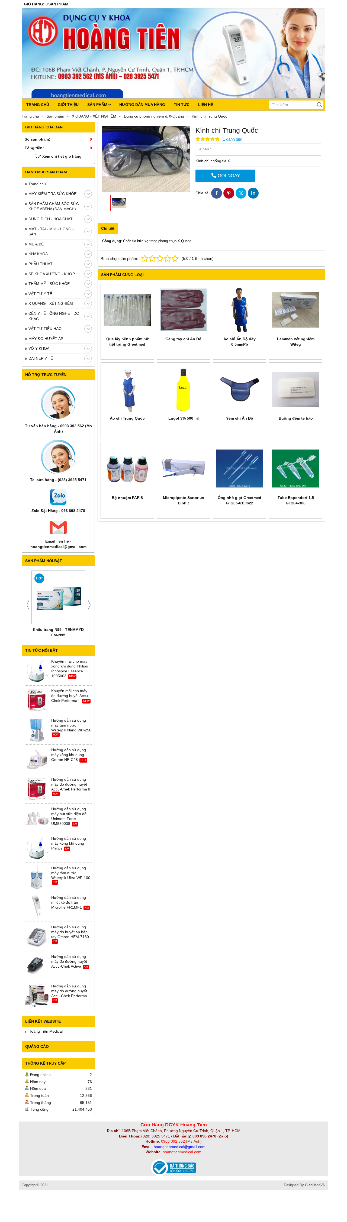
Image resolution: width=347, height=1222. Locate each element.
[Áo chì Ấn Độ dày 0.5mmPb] (239, 309)
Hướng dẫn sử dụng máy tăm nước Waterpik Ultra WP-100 (70, 873)
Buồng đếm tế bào (296, 418)
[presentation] (28, 605)
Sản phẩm (97, 104)
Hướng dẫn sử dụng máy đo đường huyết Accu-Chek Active (69, 961)
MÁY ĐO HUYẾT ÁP (45, 338)
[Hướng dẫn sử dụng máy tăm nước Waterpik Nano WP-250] (37, 730)
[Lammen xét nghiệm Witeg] (295, 309)
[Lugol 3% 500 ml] (183, 389)
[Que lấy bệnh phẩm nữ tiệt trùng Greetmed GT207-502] (127, 309)
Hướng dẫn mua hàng (142, 104)
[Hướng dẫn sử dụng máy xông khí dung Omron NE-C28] (37, 759)
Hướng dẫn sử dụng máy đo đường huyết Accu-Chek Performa (69, 991)
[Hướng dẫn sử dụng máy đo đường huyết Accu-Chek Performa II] (37, 789)
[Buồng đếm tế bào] (295, 389)
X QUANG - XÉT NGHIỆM (50, 303)
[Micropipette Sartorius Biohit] (183, 468)
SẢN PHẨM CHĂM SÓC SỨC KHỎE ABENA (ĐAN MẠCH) (53, 206)
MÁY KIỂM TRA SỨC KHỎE (52, 194)
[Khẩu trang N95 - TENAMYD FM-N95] (58, 597)
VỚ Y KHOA (38, 348)
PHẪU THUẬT (40, 264)
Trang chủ (37, 104)
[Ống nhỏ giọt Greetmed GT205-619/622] (239, 468)
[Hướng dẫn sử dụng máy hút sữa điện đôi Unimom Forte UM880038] (37, 818)
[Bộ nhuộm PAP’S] (127, 468)
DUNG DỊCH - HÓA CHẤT (50, 219)
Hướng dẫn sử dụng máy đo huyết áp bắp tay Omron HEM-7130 (70, 932)
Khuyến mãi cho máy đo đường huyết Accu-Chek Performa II (70, 696)
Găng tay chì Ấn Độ (183, 339)
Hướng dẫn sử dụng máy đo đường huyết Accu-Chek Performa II (70, 784)
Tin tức (181, 104)
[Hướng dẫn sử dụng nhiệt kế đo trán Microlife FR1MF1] (37, 907)
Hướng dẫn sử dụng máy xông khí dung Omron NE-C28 (68, 755)
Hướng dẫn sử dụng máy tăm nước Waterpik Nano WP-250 (71, 725)
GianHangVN (315, 1185)
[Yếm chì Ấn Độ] (239, 389)
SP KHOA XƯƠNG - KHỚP (51, 274)
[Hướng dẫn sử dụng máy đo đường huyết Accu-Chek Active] (37, 966)
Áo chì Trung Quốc (127, 418)
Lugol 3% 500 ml (183, 418)
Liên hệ (205, 104)
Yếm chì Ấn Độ (239, 418)
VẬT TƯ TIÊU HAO (45, 328)
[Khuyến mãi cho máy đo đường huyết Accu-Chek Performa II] (37, 700)
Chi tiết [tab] (107, 228)
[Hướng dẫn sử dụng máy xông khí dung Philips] (37, 848)
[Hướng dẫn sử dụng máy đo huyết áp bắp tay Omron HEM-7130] (37, 937)
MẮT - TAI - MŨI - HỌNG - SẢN (51, 231)
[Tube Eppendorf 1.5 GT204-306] (295, 468)
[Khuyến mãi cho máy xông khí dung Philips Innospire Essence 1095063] (37, 671)
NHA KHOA (38, 254)
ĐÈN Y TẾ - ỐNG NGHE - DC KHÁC (53, 316)
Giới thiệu (68, 104)
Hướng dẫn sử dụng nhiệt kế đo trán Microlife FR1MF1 (68, 902)
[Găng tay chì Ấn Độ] (183, 309)
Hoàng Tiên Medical (45, 1031)
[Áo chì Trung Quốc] (127, 389)
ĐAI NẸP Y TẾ (40, 358)
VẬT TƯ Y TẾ (40, 293)
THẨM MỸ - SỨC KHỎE (49, 283)
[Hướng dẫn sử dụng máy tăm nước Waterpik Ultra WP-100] (37, 878)
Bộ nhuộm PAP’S (127, 497)
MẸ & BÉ (36, 244)
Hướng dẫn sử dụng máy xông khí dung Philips (68, 843)
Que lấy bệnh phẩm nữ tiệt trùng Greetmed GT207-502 (127, 344)
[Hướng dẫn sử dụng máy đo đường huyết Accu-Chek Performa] (37, 996)
